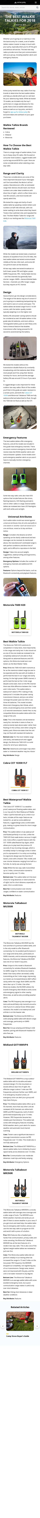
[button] (20, 622)
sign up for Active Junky (18, 112)
